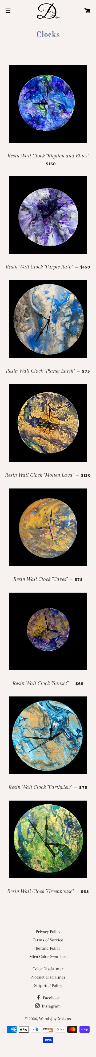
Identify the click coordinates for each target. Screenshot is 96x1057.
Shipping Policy (48, 985)
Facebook (51, 997)
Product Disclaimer (48, 977)
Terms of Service (48, 939)
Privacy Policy (48, 931)
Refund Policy (48, 948)
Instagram (51, 1006)
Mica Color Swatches (48, 956)
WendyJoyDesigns (55, 1018)
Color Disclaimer (48, 968)
